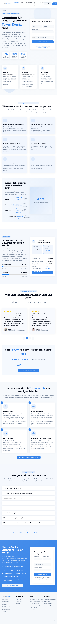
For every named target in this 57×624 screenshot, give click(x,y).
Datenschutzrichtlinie (42, 47)
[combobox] (35, 37)
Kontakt (42, 2)
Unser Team (19, 601)
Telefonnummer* (36, 35)
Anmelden (47, 3)
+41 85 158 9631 (35, 603)
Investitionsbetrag (6, 264)
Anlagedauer (5, 272)
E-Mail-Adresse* (36, 29)
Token (6, 4)
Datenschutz (47, 601)
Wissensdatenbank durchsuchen (35, 532)
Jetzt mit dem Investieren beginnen (27, 457)
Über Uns (18, 599)
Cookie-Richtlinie (48, 603)
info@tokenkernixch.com (36, 599)
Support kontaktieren (18, 532)
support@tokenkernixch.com (38, 601)
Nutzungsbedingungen (40, 46)
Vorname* (34, 24)
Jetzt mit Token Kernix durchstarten (28, 370)
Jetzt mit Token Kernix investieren (39, 272)
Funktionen (29, 2)
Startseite (16, 2)
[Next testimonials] (33, 338)
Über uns (22, 3)
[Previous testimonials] (24, 338)
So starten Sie (36, 4)
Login (54, 620)
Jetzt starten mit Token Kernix (11, 585)
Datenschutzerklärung (42, 580)
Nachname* (46, 24)
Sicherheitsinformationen (50, 605)
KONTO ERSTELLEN (42, 41)
